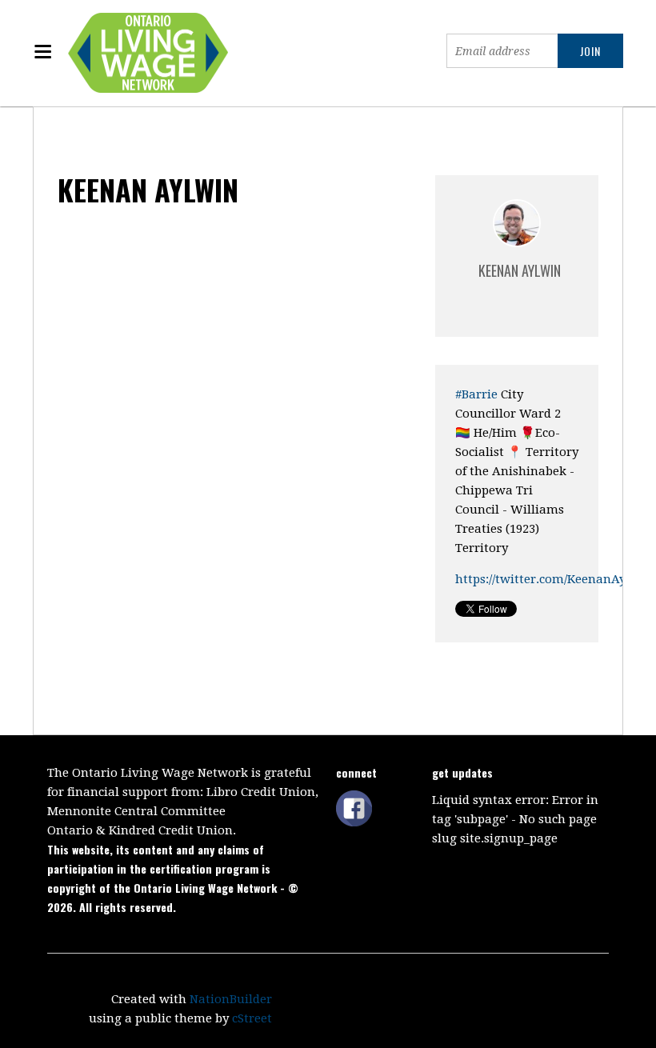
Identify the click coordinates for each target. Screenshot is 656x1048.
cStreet (252, 1018)
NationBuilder (231, 999)
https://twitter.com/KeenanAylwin (553, 579)
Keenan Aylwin (519, 270)
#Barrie (476, 394)
